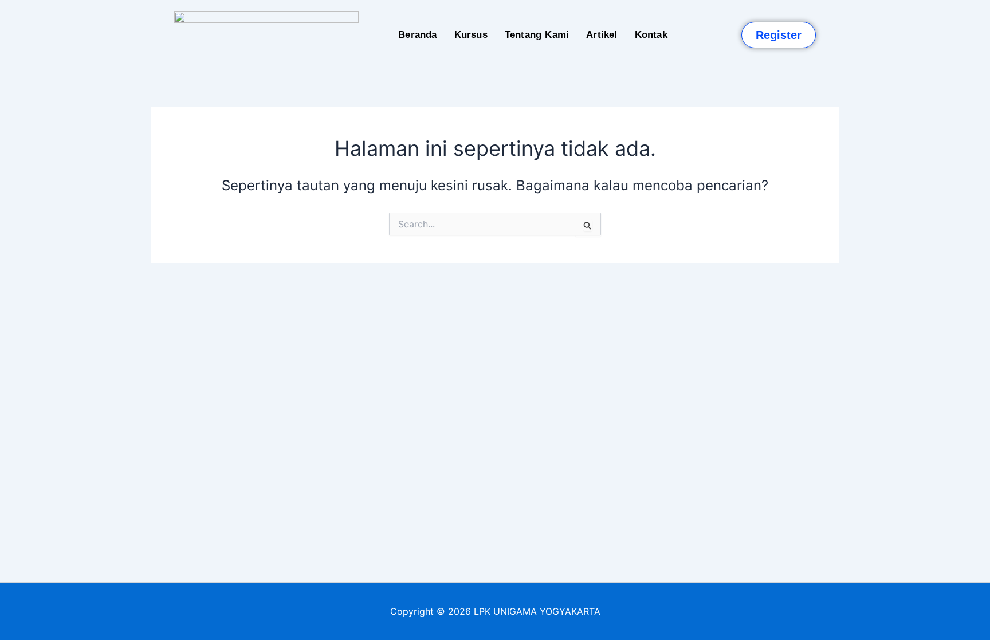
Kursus (471, 34)
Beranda (417, 34)
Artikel (601, 34)
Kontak (651, 34)
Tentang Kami (537, 34)
